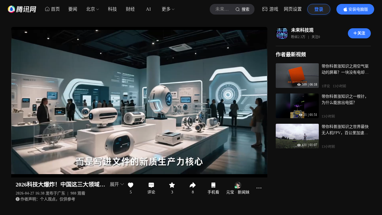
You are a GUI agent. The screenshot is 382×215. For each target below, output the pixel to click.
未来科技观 (302, 30)
